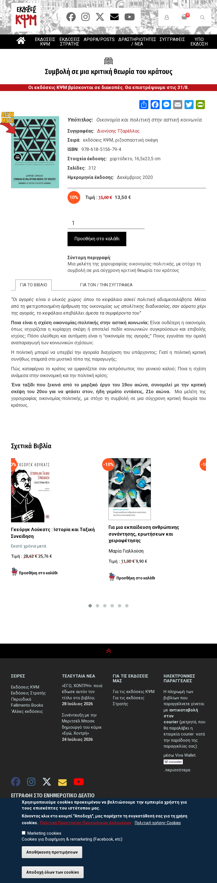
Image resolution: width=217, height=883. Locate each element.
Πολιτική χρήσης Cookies (158, 823)
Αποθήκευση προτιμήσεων (52, 852)
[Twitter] (100, 18)
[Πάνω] (108, 651)
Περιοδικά (21, 699)
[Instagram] (85, 18)
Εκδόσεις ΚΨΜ (25, 687)
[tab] (33, 285)
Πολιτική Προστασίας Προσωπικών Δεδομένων (85, 823)
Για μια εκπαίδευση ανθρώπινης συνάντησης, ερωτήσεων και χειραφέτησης (143, 534)
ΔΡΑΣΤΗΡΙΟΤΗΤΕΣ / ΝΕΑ (137, 42)
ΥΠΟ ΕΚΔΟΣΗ (199, 42)
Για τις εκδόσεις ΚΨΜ (134, 691)
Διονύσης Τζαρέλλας (118, 131)
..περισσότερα (177, 769)
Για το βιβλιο (33, 284)
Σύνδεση (167, 17)
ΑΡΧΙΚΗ (20, 40)
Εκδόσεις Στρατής (28, 693)
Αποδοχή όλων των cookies (52, 872)
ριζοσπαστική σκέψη (136, 140)
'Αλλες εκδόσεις (27, 711)
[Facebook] (71, 18)
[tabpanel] (108, 367)
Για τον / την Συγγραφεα (106, 284)
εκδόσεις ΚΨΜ (98, 140)
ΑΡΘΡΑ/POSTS (99, 39)
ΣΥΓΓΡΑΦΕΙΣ (172, 39)
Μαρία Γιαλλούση (126, 551)
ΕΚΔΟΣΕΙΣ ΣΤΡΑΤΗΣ (69, 42)
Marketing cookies (44, 833)
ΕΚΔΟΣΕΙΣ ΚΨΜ (45, 42)
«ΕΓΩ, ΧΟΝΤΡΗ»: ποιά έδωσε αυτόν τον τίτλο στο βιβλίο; (82, 691)
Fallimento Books (27, 705)
